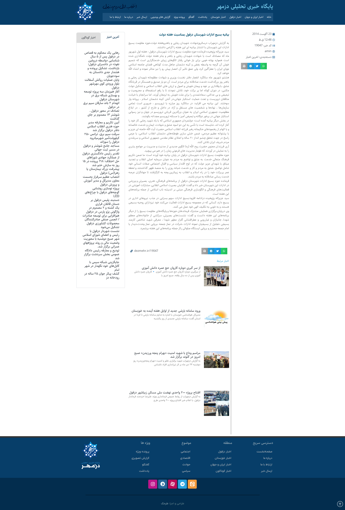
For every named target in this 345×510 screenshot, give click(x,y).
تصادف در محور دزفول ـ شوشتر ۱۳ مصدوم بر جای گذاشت (103, 114)
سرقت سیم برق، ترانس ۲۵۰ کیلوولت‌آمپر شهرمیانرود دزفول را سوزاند (101, 138)
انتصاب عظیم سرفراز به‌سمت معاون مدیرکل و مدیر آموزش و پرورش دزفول (101, 180)
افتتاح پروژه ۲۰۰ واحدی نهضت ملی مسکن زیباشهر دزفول (164, 392)
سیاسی (186, 471)
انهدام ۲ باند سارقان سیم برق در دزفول (101, 105)
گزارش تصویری (140, 458)
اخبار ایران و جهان (254, 17)
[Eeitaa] (192, 484)
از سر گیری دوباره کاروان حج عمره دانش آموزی (171, 267)
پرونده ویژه (179, 17)
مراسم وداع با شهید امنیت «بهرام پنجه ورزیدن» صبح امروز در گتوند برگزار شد (167, 355)
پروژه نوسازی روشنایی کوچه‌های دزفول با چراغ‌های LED (102, 192)
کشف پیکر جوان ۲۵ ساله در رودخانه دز (101, 275)
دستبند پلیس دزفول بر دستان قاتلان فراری (105, 202)
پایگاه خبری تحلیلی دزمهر (245, 6)
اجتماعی (185, 451)
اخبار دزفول (235, 17)
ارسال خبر (142, 17)
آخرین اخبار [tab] (113, 37)
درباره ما (128, 17)
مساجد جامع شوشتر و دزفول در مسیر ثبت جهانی (101, 147)
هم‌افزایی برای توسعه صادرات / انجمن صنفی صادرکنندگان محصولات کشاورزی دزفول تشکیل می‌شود (100, 221)
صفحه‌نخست (264, 451)
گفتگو (191, 17)
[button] (263, 66)
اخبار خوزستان (218, 17)
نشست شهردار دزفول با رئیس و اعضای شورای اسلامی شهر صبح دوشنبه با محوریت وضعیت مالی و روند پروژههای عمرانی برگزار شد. (100, 239)
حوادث (186, 464)
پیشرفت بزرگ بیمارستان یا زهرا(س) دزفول (102, 170)
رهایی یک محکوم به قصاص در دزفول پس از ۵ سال (101, 54)
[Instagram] (152, 484)
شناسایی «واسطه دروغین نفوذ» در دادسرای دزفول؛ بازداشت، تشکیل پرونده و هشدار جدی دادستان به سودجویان (103, 68)
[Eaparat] (172, 484)
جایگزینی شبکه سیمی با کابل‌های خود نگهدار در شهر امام (101, 266)
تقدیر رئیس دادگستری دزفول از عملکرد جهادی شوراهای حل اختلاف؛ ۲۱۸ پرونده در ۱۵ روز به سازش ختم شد (100, 159)
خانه (269, 17)
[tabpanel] (100, 165)
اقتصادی (185, 458)
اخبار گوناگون (223, 471)
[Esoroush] (162, 484)
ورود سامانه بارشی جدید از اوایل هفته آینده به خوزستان (166, 310)
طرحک (164, 503)
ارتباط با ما (115, 17)
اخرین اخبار (252, 57)
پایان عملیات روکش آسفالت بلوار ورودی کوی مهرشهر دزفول (102, 83)
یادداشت (202, 17)
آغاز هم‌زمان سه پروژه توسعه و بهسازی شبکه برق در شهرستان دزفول (101, 95)
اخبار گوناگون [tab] (88, 37)
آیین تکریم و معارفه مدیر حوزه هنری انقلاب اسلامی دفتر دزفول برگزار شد (103, 126)
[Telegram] (182, 484)
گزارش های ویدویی (160, 17)
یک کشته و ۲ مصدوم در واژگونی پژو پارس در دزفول (102, 209)
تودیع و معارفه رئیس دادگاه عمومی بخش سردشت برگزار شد (101, 254)
